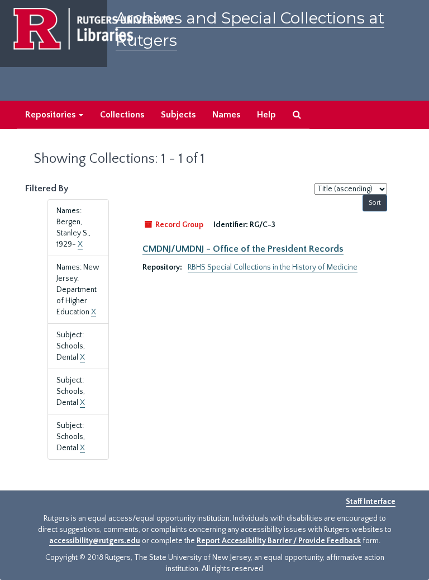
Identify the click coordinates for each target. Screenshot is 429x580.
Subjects (178, 115)
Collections (122, 115)
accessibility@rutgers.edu (94, 540)
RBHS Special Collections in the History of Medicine (273, 267)
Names (226, 115)
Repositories (51, 115)
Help (266, 115)
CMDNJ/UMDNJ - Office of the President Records (243, 249)
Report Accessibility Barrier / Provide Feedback (279, 540)
